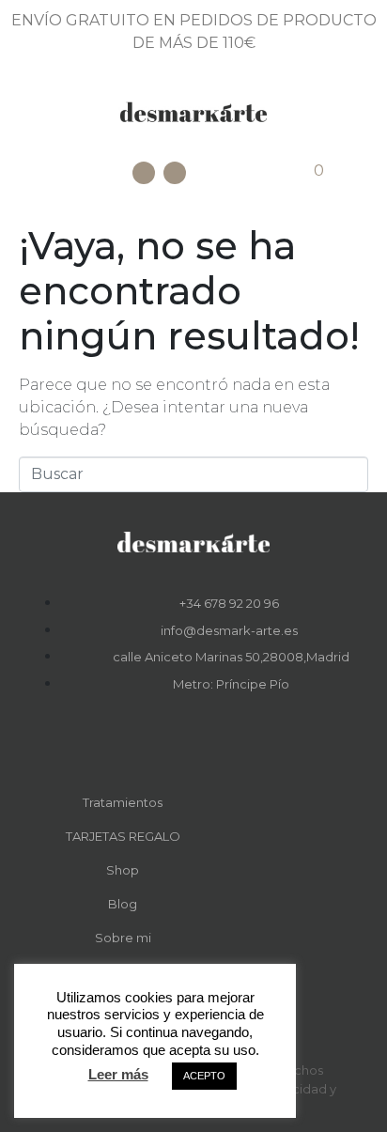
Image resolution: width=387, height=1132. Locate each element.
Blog (122, 903)
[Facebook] (143, 173)
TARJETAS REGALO (123, 836)
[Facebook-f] (180, 744)
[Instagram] (174, 173)
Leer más (118, 1074)
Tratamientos (123, 802)
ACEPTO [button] (204, 1075)
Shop (122, 869)
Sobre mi (123, 937)
